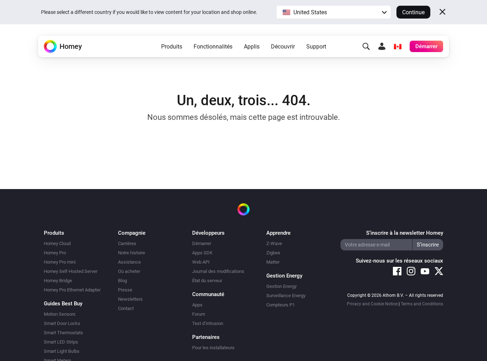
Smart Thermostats (63, 332)
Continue (413, 12)
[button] (334, 12)
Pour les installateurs (213, 347)
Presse (125, 290)
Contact (126, 308)
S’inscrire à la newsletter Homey (404, 233)
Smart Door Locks (62, 323)
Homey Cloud (57, 243)
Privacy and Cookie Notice (372, 303)
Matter (273, 262)
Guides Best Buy (63, 303)
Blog (122, 280)
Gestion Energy (281, 286)
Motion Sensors (60, 314)
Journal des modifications (218, 271)
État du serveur (207, 280)
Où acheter (129, 271)
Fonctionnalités (213, 46)
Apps (197, 304)
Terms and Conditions (422, 303)
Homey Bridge (58, 280)
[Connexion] (381, 46)
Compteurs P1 (280, 304)
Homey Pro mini (60, 262)
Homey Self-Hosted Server (70, 271)
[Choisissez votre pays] (397, 46)
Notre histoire (131, 252)
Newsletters (130, 299)
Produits (171, 46)
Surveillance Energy (286, 295)
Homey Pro (55, 252)
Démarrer (201, 243)
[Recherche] (366, 46)
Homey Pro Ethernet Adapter (72, 290)
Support (316, 46)
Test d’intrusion (207, 323)
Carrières (127, 243)
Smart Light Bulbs (62, 351)
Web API (201, 262)
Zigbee (273, 252)
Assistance (129, 262)
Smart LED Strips (61, 342)
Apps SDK (202, 252)
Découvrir (283, 46)
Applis (252, 46)
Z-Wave (274, 243)
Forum (198, 314)
